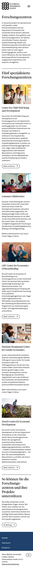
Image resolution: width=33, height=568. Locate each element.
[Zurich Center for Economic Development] (16, 408)
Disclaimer (6, 548)
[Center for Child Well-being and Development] (16, 94)
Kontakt (5, 538)
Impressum (6, 543)
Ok (28, 555)
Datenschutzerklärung (10, 564)
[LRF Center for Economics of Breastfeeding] (16, 252)
